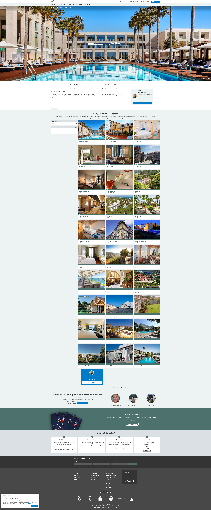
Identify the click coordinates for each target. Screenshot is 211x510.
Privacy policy (108, 479)
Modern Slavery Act (109, 483)
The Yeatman (82, 340)
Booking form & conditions (111, 475)
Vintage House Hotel (139, 365)
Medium (52, 129)
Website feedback (77, 477)
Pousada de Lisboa (83, 266)
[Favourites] (125, 1)
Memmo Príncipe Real (84, 191)
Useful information (93, 473)
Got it (34, 506)
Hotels (116, 84)
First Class (53, 131)
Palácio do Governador (84, 241)
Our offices (76, 473)
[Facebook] (100, 492)
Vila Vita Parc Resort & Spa (85, 365)
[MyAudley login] (128, 1)
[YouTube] (107, 492)
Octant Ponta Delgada (84, 216)
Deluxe (52, 133)
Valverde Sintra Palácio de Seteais (142, 340)
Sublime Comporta (83, 316)
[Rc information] (143, 271)
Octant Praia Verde (111, 216)
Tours (85, 84)
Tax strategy (108, 485)
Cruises (69, 4)
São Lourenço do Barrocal (112, 316)
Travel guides (94, 84)
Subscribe (133, 463)
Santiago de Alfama (111, 291)
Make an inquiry (142, 103)
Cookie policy (108, 481)
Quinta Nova (109, 266)
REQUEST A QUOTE (155, 1)
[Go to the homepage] (55, 1)
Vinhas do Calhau (110, 365)
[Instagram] (104, 492)
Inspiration (74, 4)
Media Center (108, 487)
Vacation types (62, 4)
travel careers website (129, 481)
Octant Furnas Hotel (139, 191)
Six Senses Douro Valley (140, 291)
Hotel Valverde (110, 166)
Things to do (125, 84)
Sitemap (75, 479)
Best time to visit (137, 84)
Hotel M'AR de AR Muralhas (85, 166)
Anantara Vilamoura (83, 141)
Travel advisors (93, 479)
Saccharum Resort (83, 291)
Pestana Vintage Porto (112, 241)
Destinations (53, 4)
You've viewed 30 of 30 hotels (119, 387)
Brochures (87, 4)
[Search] (159, 5)
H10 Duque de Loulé (139, 141)
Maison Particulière (139, 166)
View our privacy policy (27, 503)
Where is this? (206, 78)
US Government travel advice (95, 475)
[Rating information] (76, 127)
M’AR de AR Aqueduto (111, 191)
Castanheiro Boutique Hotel (113, 141)
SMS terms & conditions (110, 477)
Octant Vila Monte (139, 216)
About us (81, 4)
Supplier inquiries (93, 477)
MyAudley (76, 475)
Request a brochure (132, 424)
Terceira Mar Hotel (139, 316)
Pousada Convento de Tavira (141, 241)
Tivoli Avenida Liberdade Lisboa (114, 340)
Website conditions (109, 473)
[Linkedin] (110, 492)
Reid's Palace (137, 266)
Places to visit (106, 84)
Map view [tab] (61, 108)
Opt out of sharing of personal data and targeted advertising (9, 506)
